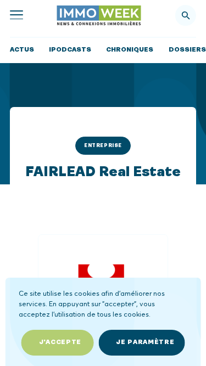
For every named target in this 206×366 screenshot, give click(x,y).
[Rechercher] (186, 15)
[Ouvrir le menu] (16, 15)
